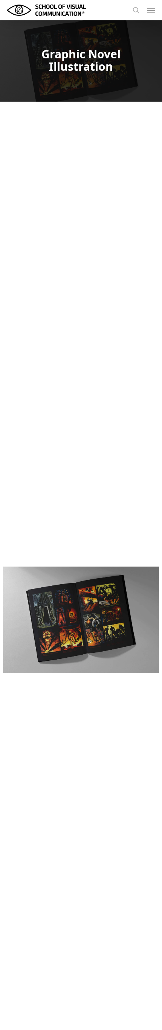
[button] (151, 10)
